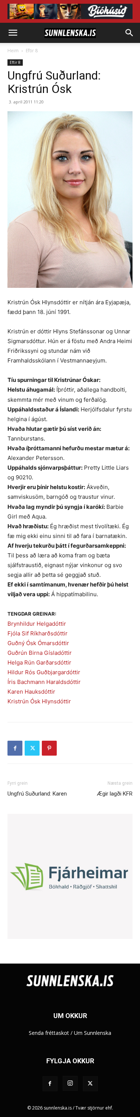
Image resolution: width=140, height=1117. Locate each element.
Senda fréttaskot (49, 1032)
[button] (13, 33)
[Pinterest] (49, 748)
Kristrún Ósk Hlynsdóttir (39, 701)
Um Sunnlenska (92, 1032)
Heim (13, 50)
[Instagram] (70, 1083)
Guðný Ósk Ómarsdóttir (38, 643)
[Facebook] (14, 748)
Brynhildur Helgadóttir (36, 623)
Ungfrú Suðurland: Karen (37, 793)
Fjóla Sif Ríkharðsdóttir (37, 633)
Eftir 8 (32, 50)
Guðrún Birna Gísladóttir (39, 652)
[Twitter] (32, 748)
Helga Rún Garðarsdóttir (39, 662)
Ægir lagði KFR (115, 793)
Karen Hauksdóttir (31, 691)
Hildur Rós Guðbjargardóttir (43, 672)
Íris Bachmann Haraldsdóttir (44, 681)
